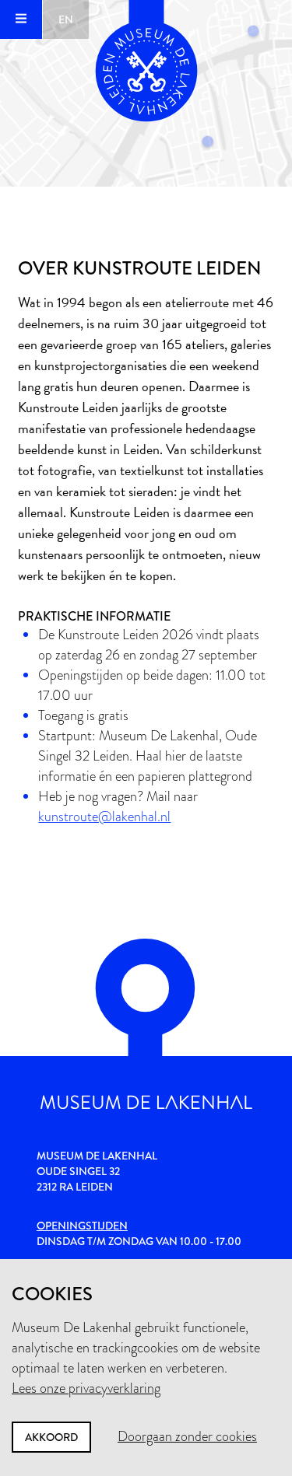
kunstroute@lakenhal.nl (104, 816)
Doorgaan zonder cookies (187, 1436)
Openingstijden (82, 1225)
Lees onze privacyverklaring (86, 1388)
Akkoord (51, 1437)
